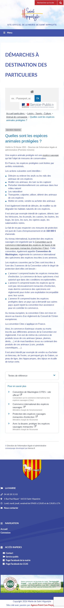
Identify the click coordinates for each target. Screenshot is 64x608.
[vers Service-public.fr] (38, 105)
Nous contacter (11, 508)
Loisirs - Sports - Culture (39, 113)
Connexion (6, 533)
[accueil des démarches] (32, 91)
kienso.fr (31, 448)
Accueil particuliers (15, 113)
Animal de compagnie (17, 117)
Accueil (4, 529)
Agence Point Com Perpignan (44, 605)
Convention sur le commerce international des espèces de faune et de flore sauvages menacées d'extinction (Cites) (30, 245)
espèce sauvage (51, 155)
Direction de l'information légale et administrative (26, 446)
